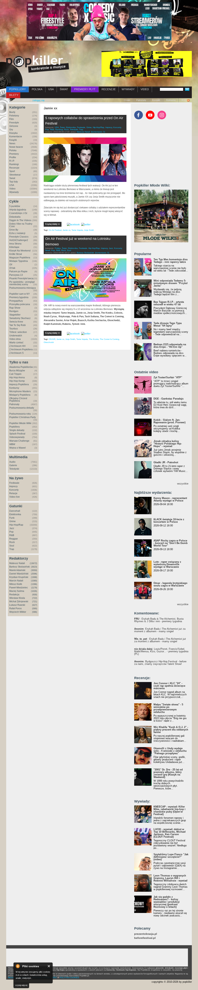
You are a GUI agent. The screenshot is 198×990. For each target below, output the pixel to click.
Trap (11, 549)
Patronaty (141, 100)
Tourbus (13, 328)
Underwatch (15, 335)
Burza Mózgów (17, 370)
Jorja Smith (89, 230)
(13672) (33, 563)
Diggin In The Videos (20, 220)
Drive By (13, 229)
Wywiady (14, 192)
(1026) (34, 591)
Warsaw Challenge (19, 440)
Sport (12, 171)
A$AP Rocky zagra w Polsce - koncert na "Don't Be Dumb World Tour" (171, 543)
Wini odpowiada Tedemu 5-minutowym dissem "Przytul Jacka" (171, 283)
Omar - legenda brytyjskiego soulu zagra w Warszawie (170, 584)
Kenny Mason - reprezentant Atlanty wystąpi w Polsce (170, 499)
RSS (184, 100)
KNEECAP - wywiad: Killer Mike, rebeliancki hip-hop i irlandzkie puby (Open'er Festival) (169, 810)
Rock (12, 542)
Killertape (14, 247)
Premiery (14, 154)
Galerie (13, 465)
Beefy (12, 112)
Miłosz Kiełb (15, 584)
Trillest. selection (18, 332)
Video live (14, 496)
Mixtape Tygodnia (18, 261)
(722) (34, 598)
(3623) (34, 567)
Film (11, 119)
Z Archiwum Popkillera (21, 349)
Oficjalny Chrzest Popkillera (18, 399)
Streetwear (15, 174)
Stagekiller (14, 314)
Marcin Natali (16, 580)
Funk (12, 518)
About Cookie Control (17, 966)
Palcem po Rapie (18, 271)
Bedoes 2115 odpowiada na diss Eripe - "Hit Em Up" (170, 345)
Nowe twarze (16, 147)
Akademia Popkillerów (21, 367)
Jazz (11, 528)
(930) (34, 594)
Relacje (13, 493)
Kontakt (156, 100)
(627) (34, 605)
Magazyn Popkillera (19, 257)
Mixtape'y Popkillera (19, 395)
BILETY (13, 95)
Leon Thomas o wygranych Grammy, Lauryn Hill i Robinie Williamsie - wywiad (170, 878)
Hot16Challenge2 (18, 240)
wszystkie (182, 483)
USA (51, 89)
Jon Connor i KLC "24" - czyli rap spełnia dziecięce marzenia (169, 686)
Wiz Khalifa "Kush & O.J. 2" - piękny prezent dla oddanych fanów (171, 730)
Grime (12, 521)
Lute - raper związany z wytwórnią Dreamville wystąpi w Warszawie (167, 564)
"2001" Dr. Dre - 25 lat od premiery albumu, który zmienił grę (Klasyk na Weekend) (168, 773)
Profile (12, 157)
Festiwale (14, 483)
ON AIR (52, 339)
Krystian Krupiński (18, 577)
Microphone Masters (20, 391)
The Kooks (94, 339)
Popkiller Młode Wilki (20, 423)
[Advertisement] (163, 153)
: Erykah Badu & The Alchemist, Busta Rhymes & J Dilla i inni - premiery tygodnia (158, 620)
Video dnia (15, 339)
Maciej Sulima (16, 591)
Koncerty (14, 490)
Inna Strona (15, 243)
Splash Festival (17, 433)
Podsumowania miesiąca (22, 288)
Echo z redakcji (17, 233)
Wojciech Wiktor (17, 612)
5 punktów (14, 206)
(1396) (34, 584)
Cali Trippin (15, 374)
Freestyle (14, 122)
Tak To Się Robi (17, 325)
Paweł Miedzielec (18, 587)
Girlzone (13, 126)
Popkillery (14, 426)
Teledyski (14, 468)
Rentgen (13, 311)
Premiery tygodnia (18, 297)
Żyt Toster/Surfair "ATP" (168, 377)
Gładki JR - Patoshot (166, 462)
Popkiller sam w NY (19, 294)
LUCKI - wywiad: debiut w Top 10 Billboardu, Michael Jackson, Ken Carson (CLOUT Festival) (170, 833)
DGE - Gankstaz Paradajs (168, 398)
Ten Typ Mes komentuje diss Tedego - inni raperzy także (171, 260)
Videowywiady (17, 437)
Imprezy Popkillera (19, 384)
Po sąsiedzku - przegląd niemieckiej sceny (22, 283)
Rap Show (14, 307)
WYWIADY (128, 89)
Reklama (171, 100)
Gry (11, 129)
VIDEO (145, 89)
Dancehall (14, 511)
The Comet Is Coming (109, 339)
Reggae (13, 538)
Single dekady (16, 430)
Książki (13, 140)
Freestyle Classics (18, 236)
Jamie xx (66, 230)
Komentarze (15, 136)
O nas (127, 100)
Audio (12, 462)
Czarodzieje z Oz (18, 213)
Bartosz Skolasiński (19, 566)
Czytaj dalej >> (52, 224)
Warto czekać (16, 342)
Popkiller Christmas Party (22, 417)
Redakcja (14, 594)
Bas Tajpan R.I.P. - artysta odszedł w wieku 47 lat (169, 303)
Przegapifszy (16, 300)
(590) (34, 608)
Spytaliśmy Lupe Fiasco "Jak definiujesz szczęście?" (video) (171, 857)
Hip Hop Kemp (17, 381)
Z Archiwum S (16, 353)
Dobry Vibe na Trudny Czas (20, 225)
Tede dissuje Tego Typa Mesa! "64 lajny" (168, 324)
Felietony (14, 115)
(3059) (34, 570)
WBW (12, 444)
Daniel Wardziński (18, 573)
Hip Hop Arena (17, 377)
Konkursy (14, 388)
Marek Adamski (17, 570)
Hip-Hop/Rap (16, 524)
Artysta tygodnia (17, 209)
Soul (11, 545)
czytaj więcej (21, 985)
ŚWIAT (64, 89)
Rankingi (14, 164)
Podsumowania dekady (21, 407)
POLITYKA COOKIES (69, 977)
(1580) (34, 580)
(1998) (34, 577)
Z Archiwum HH (17, 346)
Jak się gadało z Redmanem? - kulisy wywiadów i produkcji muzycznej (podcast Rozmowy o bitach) (167, 901)
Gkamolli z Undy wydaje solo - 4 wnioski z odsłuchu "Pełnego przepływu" (170, 751)
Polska (12, 150)
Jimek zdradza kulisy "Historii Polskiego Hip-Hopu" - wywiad (168, 444)
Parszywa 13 (16, 275)
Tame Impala (77, 230)
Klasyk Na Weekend (20, 250)
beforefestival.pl (145, 938)
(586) (34, 612)
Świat (12, 178)
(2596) (34, 574)
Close (49, 966)
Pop (11, 531)
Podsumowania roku (20, 413)
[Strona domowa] (37, 64)
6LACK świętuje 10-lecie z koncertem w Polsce (169, 520)
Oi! (10, 264)
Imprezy (13, 486)
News (12, 143)
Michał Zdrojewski (18, 601)
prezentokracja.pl (145, 934)
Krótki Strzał (15, 254)
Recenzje (14, 167)
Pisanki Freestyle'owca (21, 278)
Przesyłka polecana (19, 304)
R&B (11, 535)
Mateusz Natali (17, 563)
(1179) (34, 587)
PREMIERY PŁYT (85, 89)
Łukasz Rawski (17, 605)
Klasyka (13, 133)
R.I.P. (12, 160)
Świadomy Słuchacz (20, 318)
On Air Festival (55, 230)
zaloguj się (38, 100)
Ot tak (12, 268)
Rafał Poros (15, 608)
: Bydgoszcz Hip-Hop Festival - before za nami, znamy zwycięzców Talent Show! (160, 662)
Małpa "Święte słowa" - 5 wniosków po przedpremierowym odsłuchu (168, 708)
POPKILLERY (17, 89)
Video (12, 188)
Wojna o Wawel (17, 447)
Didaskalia (14, 216)
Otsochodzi (49, 342)
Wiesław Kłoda (17, 598)
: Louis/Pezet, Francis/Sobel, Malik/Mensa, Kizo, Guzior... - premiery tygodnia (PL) (161, 651)
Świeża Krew (16, 321)
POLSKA (37, 89)
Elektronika (15, 514)
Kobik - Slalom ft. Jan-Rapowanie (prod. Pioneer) (169, 421)
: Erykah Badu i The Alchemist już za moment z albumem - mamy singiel (159, 630)
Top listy (13, 181)
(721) (34, 601)
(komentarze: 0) (98, 132)
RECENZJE (109, 89)
